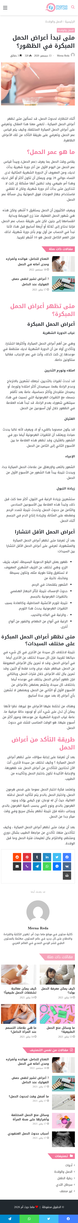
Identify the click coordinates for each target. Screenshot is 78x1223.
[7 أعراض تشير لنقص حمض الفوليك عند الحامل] (63, 284)
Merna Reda (63, 55)
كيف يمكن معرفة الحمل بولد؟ (58, 990)
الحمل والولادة (53, 21)
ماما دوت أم (28, 1207)
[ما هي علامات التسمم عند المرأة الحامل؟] (18, 1014)
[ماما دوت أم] (56, 7)
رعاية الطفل (64, 1178)
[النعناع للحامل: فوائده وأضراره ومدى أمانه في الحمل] (63, 264)
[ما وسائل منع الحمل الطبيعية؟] (57, 1014)
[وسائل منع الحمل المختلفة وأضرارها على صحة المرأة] (63, 1121)
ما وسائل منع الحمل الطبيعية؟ (61, 1030)
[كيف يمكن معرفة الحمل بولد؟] (57, 975)
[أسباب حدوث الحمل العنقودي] (63, 1139)
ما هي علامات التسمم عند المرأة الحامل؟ (20, 1030)
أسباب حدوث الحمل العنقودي (28, 1133)
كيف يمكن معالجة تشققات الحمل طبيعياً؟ (20, 990)
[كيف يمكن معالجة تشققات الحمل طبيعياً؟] (18, 975)
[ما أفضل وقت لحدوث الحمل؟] (63, 1102)
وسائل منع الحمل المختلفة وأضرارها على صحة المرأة (30, 1117)
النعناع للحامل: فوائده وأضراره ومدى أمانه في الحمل (27, 261)
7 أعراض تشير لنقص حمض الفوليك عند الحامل (30, 281)
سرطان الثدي (64, 1185)
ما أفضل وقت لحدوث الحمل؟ (29, 1096)
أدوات (68, 1165)
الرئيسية (70, 21)
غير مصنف (66, 1191)
